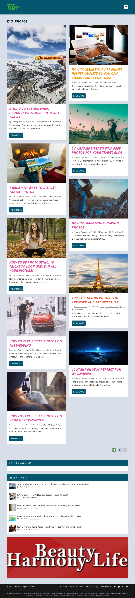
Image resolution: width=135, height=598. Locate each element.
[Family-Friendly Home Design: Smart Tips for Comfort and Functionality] (12, 528)
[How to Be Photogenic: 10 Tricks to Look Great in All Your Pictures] (36, 238)
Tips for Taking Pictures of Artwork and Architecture (95, 300)
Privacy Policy (92, 586)
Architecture (114, 307)
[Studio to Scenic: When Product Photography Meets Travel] (36, 64)
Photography (42, 121)
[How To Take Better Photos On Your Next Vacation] (36, 391)
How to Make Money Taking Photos (95, 225)
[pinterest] (123, 587)
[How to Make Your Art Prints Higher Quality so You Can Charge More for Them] (98, 45)
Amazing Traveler (18, 121)
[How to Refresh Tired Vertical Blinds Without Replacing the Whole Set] (12, 507)
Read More (16, 135)
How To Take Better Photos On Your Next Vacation (35, 418)
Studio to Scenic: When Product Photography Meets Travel (34, 112)
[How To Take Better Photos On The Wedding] (36, 317)
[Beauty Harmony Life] (67, 577)
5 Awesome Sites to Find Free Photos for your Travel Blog (97, 150)
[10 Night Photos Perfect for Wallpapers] (98, 348)
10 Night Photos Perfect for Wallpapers (96, 371)
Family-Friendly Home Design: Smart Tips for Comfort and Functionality (49, 527)
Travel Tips (36, 487)
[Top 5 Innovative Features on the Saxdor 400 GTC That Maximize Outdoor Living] (12, 486)
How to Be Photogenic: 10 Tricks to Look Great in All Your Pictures (32, 266)
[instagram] (127, 587)
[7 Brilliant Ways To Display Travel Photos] (36, 163)
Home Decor (32, 508)
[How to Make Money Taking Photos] (98, 199)
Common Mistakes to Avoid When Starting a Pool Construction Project (49, 516)
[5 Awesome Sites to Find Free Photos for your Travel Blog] (98, 124)
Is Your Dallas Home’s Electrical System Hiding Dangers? (42, 495)
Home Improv (31, 497)
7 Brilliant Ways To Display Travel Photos (32, 189)
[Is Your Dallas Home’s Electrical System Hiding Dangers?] (12, 496)
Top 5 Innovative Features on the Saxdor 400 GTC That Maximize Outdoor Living (53, 484)
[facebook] (115, 587)
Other (29, 487)
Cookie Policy (105, 586)
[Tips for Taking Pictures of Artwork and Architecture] (98, 273)
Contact (63, 586)
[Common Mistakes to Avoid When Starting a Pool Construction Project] (12, 518)
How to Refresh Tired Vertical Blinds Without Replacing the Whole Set (48, 505)
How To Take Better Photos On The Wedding (35, 343)
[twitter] (119, 587)
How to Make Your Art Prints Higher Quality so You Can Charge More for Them (97, 73)
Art (101, 82)
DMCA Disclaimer (76, 586)
